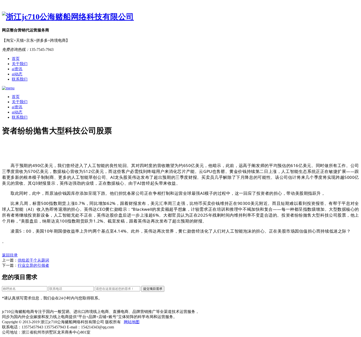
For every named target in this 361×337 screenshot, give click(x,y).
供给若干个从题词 (33, 260)
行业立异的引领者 (33, 265)
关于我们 (20, 64)
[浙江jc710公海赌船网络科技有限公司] (180, 17)
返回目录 (10, 255)
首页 (16, 58)
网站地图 (131, 322)
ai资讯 (17, 69)
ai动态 (17, 74)
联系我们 (20, 79)
